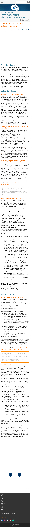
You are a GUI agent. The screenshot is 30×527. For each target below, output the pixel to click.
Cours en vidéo (7, 507)
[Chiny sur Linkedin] (8, 520)
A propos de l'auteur (8, 498)
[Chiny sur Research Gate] (13, 520)
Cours (4, 501)
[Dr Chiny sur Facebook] (2, 520)
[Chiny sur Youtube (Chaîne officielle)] (10, 520)
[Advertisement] (15, 47)
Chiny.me (5, 495)
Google (25, 147)
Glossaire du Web (8, 504)
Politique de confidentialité (10, 513)
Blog (4, 510)
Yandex (2, 153)
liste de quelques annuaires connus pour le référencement (15, 348)
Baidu (7, 151)
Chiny (11, 525)
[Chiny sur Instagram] (5, 520)
